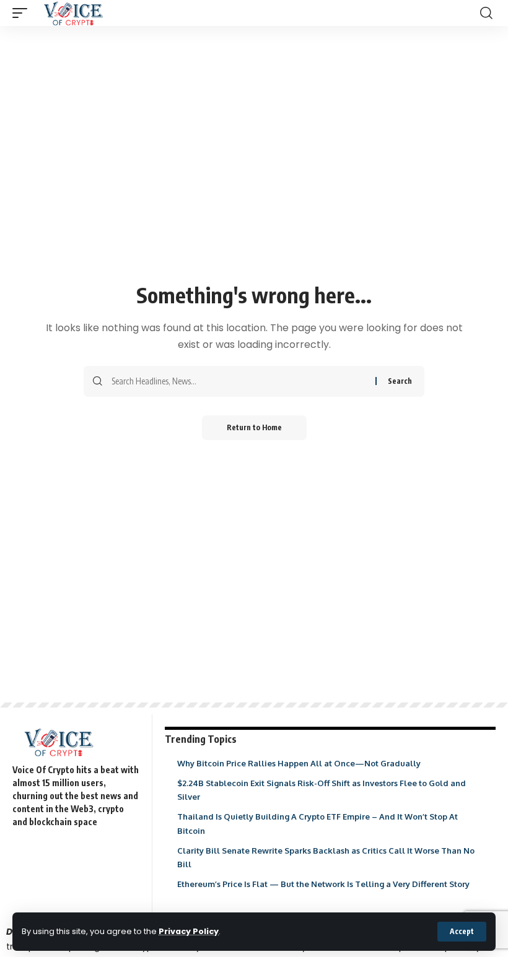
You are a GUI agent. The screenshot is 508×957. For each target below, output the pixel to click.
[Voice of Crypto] (73, 13)
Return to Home (254, 427)
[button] (461, 932)
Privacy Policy (189, 931)
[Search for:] (238, 381)
